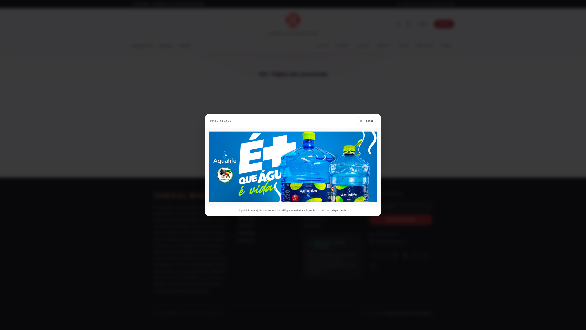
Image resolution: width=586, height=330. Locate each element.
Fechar (368, 121)
